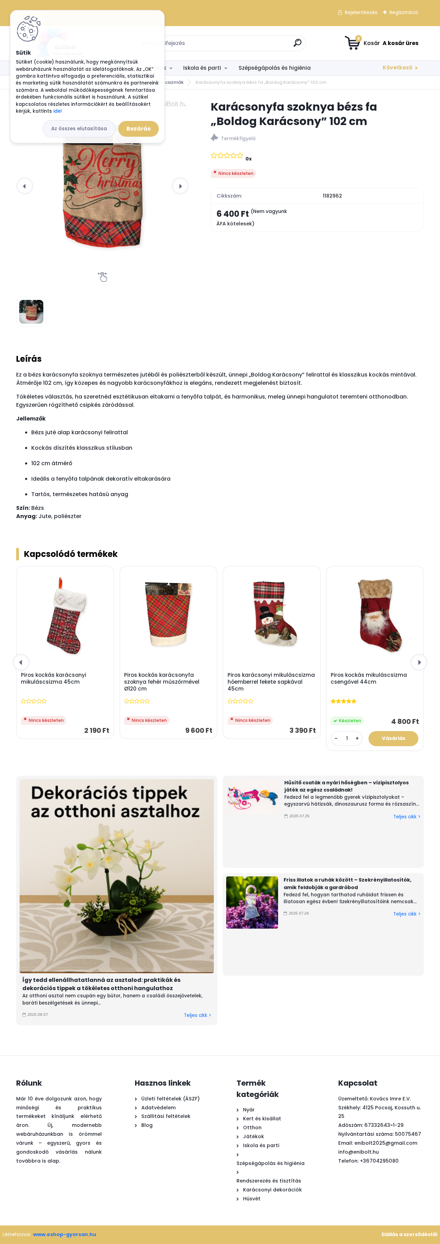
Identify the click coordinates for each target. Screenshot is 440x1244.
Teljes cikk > (197, 1015)
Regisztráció (403, 12)
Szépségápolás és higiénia (275, 67)
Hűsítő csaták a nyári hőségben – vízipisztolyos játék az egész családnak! (346, 786)
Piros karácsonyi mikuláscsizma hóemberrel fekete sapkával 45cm (271, 682)
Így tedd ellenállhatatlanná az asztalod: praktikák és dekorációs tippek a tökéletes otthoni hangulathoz (101, 984)
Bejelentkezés (361, 12)
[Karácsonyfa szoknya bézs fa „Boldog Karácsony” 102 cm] (102, 186)
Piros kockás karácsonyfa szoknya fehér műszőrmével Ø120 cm (161, 682)
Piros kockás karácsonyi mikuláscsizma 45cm (53, 678)
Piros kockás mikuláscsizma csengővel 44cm (369, 678)
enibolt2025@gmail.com (385, 1143)
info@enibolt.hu (358, 1151)
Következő (397, 67)
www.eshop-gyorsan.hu (64, 1234)
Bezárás (138, 129)
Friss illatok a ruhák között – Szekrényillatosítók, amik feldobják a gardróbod (347, 883)
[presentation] (24, 185)
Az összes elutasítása (79, 128)
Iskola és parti (202, 67)
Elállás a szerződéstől (409, 1234)
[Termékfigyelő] (317, 139)
